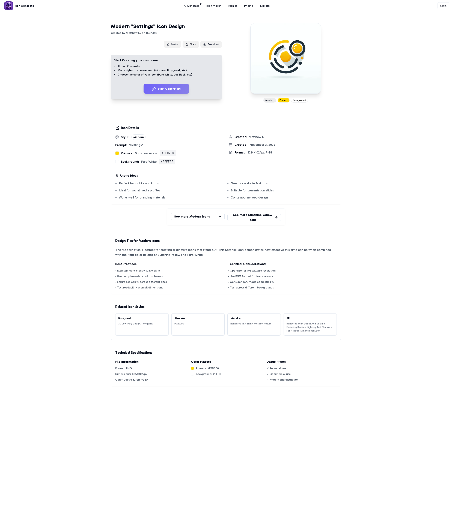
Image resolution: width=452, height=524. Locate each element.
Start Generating (169, 88)
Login (443, 5)
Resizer (232, 5)
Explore (265, 5)
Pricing (248, 5)
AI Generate (191, 5)
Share (193, 44)
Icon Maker (213, 5)
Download (213, 44)
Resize (174, 44)
